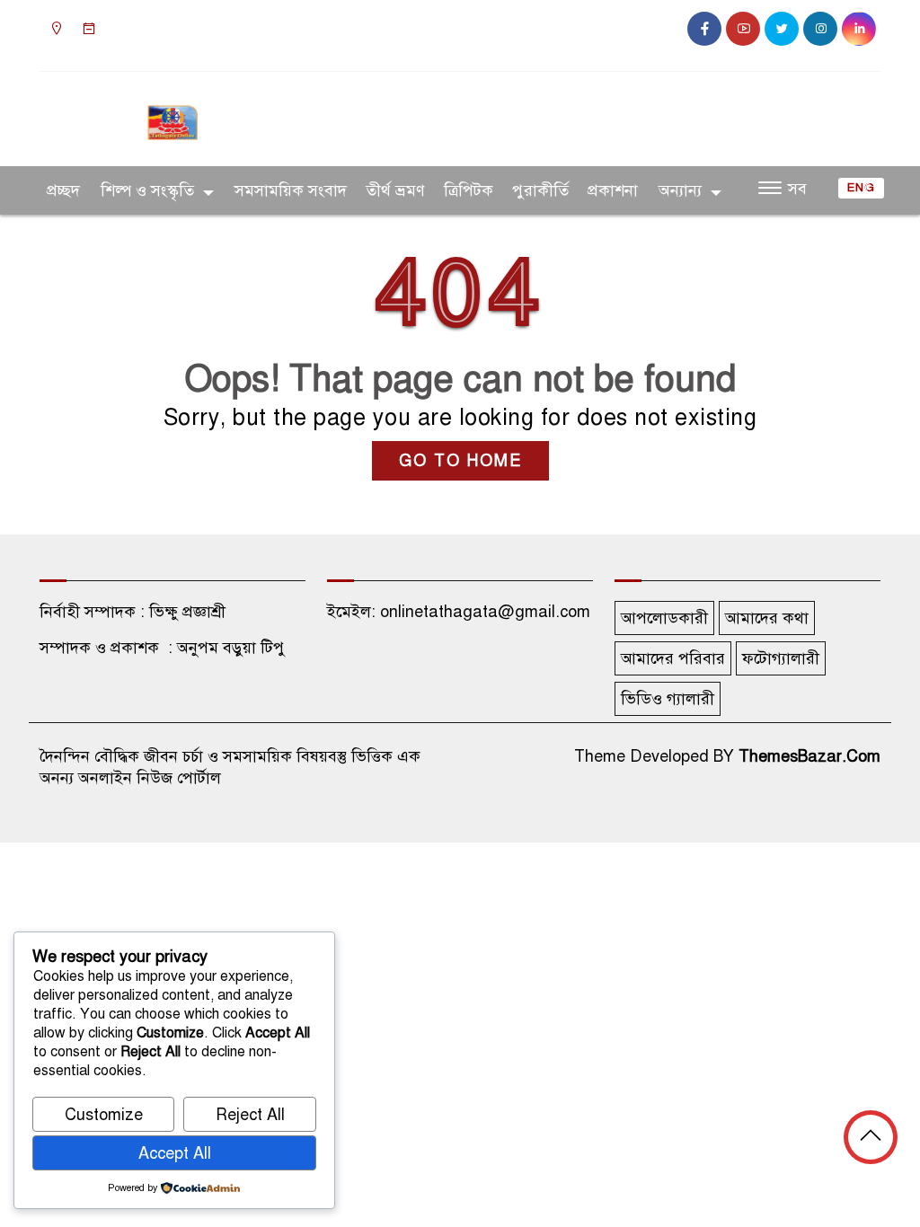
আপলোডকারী (664, 618)
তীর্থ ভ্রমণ (395, 190)
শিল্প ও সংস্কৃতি (147, 190)
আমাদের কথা (767, 618)
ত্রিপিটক (468, 190)
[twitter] (782, 29)
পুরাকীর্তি (540, 190)
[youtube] (743, 29)
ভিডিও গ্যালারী (667, 699)
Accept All (174, 1153)
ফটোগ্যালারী (780, 658)
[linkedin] (859, 29)
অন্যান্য (680, 190)
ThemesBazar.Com (809, 756)
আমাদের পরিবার (673, 658)
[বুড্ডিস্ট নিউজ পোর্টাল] (172, 115)
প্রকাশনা (613, 190)
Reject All (250, 1115)
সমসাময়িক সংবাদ (290, 190)
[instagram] (820, 29)
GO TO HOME (460, 461)
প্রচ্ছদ (63, 190)
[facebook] (704, 29)
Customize (104, 1115)
